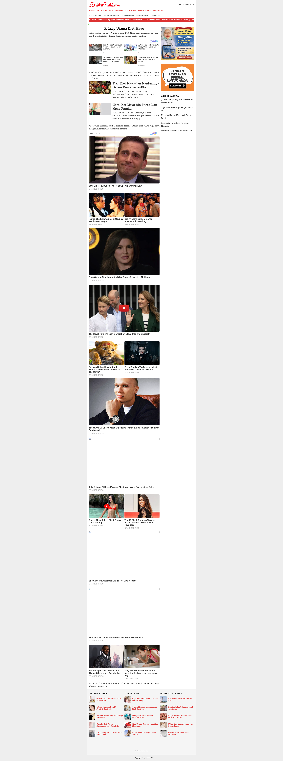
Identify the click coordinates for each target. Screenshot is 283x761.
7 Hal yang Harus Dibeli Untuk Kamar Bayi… (110, 733)
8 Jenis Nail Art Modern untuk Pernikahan (180, 708)
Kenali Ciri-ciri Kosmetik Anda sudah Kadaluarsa (176, 19)
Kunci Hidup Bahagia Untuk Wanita (144, 733)
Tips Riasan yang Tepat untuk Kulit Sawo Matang (129, 19)
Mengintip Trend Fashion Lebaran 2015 (142, 716)
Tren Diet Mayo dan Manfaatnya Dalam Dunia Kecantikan (136, 85)
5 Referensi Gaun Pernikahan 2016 (180, 699)
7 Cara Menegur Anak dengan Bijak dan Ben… (144, 708)
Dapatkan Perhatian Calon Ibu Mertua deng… (145, 699)
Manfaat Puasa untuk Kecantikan (176, 130)
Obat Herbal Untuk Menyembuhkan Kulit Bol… (108, 725)
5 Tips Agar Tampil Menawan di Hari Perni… (180, 725)
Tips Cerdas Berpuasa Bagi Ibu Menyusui (145, 725)
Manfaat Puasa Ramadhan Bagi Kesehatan (110, 716)
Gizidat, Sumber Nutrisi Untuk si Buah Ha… (109, 699)
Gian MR (150, 758)
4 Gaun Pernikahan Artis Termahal (178, 733)
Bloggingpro (138, 758)
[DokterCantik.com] (105, 4)
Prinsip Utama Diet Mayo (123, 33)
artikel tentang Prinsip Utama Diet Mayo (129, 126)
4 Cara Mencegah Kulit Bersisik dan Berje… (106, 708)
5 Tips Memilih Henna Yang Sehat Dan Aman (179, 716)
